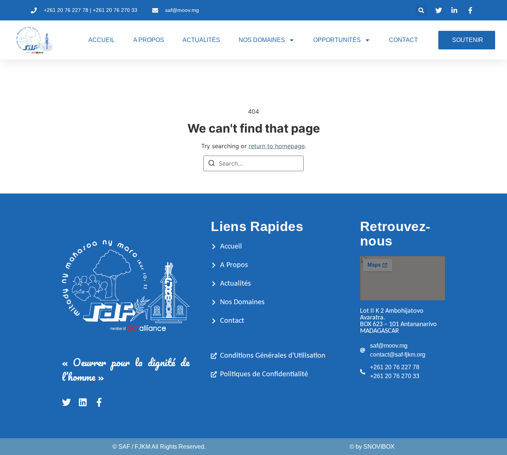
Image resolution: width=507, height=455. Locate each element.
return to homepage (277, 146)
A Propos (148, 40)
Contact (403, 40)
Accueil (101, 40)
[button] (421, 10)
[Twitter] (66, 402)
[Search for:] (253, 163)
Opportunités (337, 40)
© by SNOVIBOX (372, 446)
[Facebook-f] (99, 402)
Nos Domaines (262, 40)
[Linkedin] (82, 402)
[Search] (211, 164)
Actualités (201, 40)
